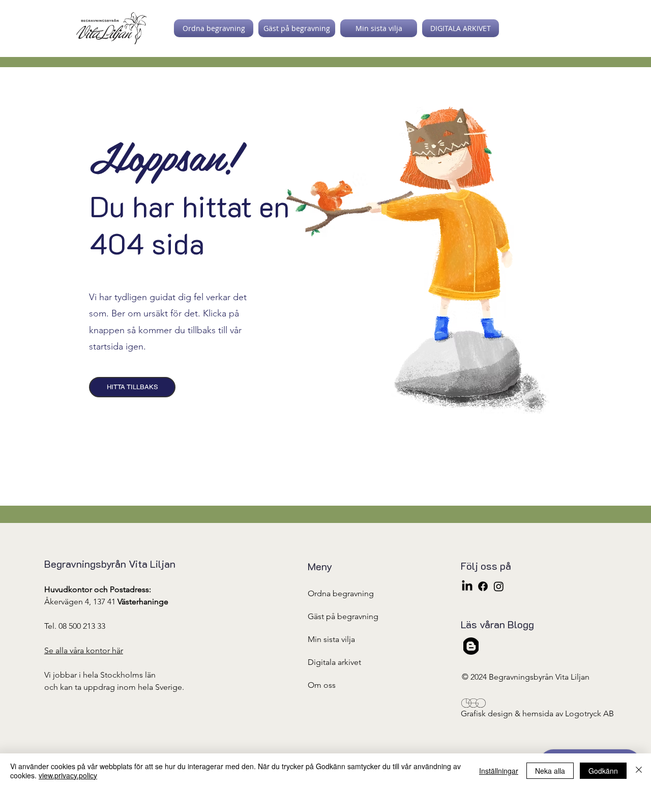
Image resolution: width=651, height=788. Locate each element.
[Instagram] (498, 586)
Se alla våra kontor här (83, 650)
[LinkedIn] (467, 586)
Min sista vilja (331, 639)
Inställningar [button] (498, 771)
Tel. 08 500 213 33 (74, 626)
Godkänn (603, 771)
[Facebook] (483, 586)
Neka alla (550, 771)
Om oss (322, 685)
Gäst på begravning (343, 616)
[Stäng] (639, 771)
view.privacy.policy (68, 775)
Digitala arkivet (334, 662)
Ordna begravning (341, 593)
